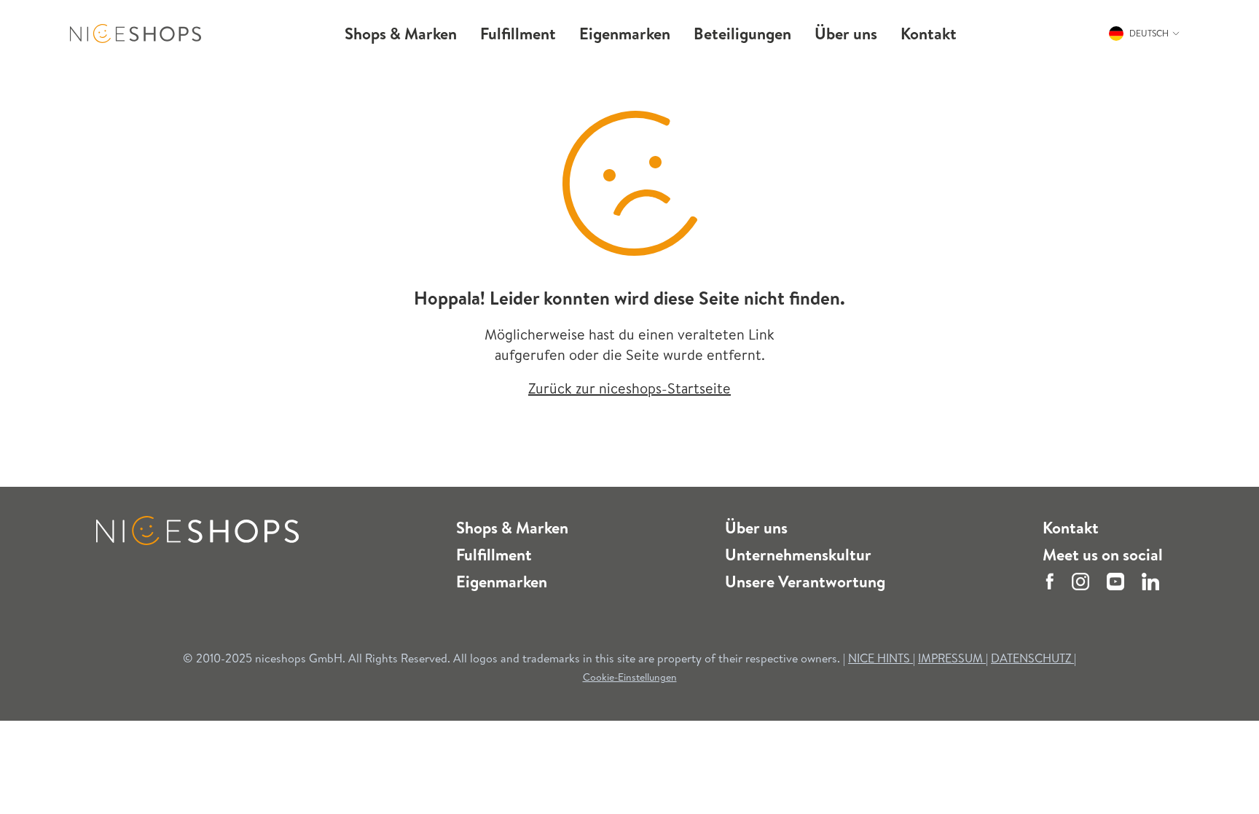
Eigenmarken (501, 581)
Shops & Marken (512, 528)
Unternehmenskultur (798, 555)
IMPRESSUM (952, 658)
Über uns (756, 528)
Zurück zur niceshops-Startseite (629, 388)
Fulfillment (494, 555)
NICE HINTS (879, 658)
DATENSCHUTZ (1032, 658)
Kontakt (1071, 528)
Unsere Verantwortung (805, 581)
